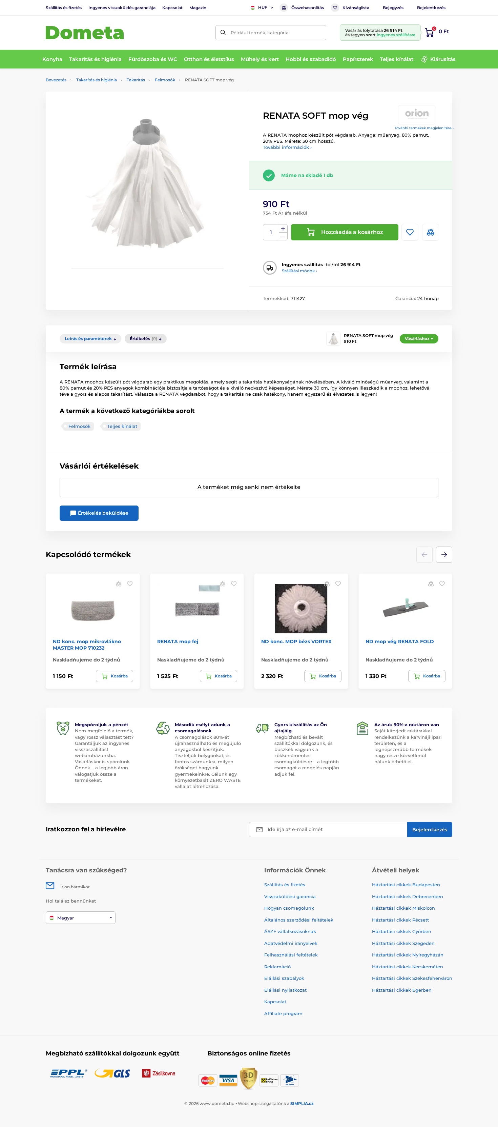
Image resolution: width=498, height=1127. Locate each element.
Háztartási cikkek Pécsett (400, 920)
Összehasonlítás (307, 7)
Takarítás (136, 79)
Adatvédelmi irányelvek (290, 943)
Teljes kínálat (122, 426)
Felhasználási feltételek (291, 954)
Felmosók (165, 79)
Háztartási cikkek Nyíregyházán (407, 954)
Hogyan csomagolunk (289, 908)
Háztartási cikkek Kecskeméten (407, 966)
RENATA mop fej (177, 641)
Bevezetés (56, 79)
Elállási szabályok (284, 978)
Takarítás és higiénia (96, 79)
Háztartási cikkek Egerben (402, 990)
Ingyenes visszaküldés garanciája (121, 7)
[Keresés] (223, 32)
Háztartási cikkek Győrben (401, 931)
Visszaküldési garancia (290, 896)
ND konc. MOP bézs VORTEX (296, 641)
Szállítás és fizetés (64, 7)
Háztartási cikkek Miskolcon (403, 908)
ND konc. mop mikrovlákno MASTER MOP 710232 (87, 644)
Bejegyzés (393, 7)
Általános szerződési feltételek (298, 920)
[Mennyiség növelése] (283, 228)
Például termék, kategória (260, 32)
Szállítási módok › (299, 270)
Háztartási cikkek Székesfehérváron (412, 978)
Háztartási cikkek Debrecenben (407, 896)
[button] (444, 555)
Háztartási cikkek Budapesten (406, 884)
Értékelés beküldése (102, 513)
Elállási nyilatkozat (285, 990)
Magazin (197, 7)
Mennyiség (271, 232)
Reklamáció (277, 966)
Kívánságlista (356, 7)
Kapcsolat (172, 7)
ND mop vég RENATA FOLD (400, 641)
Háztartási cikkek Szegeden (403, 943)
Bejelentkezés (431, 7)
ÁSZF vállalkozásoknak (290, 931)
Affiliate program (283, 1013)
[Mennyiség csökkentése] (283, 236)
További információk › (287, 147)
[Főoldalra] (85, 32)
